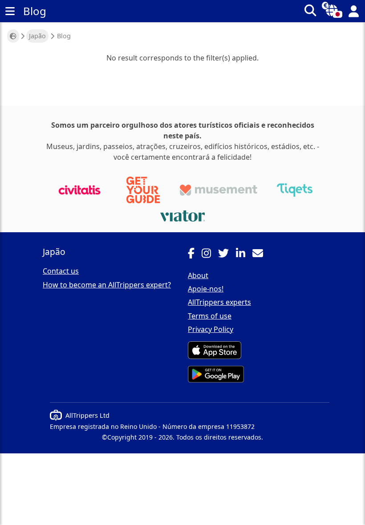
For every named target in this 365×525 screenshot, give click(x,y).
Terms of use (209, 316)
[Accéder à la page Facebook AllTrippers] (195, 254)
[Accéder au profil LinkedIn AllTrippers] (244, 254)
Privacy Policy (210, 329)
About (198, 275)
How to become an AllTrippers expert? (107, 285)
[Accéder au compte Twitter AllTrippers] (227, 254)
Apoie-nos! (205, 289)
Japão (37, 36)
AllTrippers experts (219, 302)
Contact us (61, 271)
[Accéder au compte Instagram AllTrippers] (210, 254)
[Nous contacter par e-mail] (261, 254)
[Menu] (10, 11)
